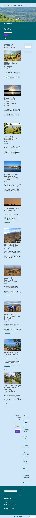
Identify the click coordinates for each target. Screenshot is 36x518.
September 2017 (25, 454)
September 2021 (25, 417)
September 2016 (25, 482)
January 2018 (25, 445)
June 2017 (24, 461)
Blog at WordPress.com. (18, 516)
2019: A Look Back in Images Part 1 (11, 246)
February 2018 (25, 443)
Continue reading (9, 78)
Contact (31, 5)
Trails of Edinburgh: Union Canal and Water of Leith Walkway (12, 388)
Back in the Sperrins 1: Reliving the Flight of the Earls (12, 317)
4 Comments (5, 225)
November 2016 (25, 477)
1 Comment (5, 406)
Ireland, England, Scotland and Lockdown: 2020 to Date (11, 177)
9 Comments (5, 81)
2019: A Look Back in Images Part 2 (11, 209)
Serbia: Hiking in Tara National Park (12, 353)
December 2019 (25, 429)
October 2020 (25, 424)
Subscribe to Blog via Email (18, 417)
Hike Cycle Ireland (13, 5)
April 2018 (24, 438)
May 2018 (24, 436)
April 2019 (24, 431)
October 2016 (25, 479)
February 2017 (25, 470)
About (27, 5)
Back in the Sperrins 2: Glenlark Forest (10, 280)
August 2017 (25, 456)
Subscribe (17, 431)
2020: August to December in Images (11, 65)
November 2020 (25, 422)
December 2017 (25, 447)
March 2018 (24, 440)
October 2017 (25, 452)
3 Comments (5, 336)
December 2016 (25, 475)
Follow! (5, 35)
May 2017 (24, 463)
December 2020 (25, 420)
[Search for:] (28, 46)
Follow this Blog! (8, 23)
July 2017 (24, 459)
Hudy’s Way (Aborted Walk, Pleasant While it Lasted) (10, 139)
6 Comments (5, 298)
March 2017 (24, 468)
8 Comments (5, 194)
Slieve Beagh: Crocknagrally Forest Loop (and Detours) (10, 101)
